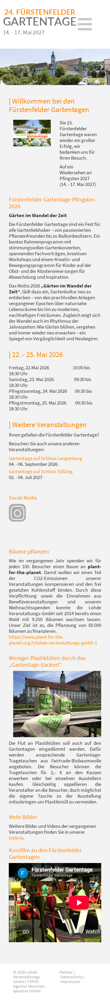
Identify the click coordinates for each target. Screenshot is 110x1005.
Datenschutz (71, 976)
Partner (66, 972)
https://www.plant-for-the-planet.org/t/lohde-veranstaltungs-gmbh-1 (53, 640)
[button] (8, 67)
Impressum (70, 981)
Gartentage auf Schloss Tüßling (41, 471)
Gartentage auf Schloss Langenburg (45, 458)
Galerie (16, 838)
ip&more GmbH (26, 991)
